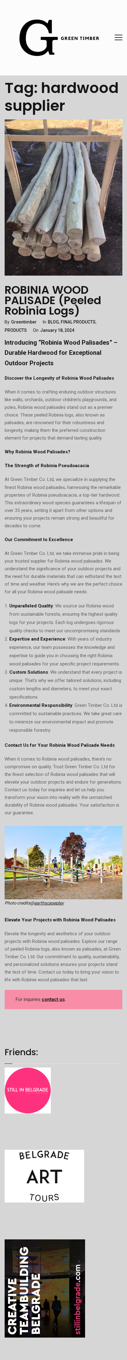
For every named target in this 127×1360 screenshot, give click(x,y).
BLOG (53, 322)
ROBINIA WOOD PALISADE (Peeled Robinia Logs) (53, 300)
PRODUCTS (16, 330)
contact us (53, 999)
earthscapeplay (49, 903)
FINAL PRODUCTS (78, 322)
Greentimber (24, 322)
